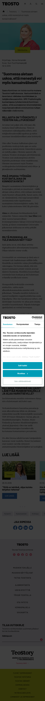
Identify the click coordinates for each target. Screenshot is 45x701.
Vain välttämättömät (22, 381)
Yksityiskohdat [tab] (22, 324)
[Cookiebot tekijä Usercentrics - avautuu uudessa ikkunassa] (32, 317)
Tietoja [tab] (37, 324)
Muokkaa (21, 373)
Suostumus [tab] (8, 324)
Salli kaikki (22, 366)
